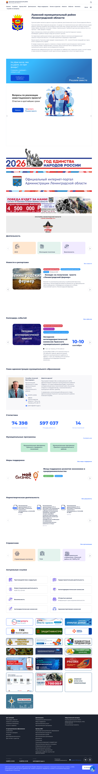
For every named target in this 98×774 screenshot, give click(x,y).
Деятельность (32, 6)
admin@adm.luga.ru (39, 761)
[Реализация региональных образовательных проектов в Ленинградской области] (49, 651)
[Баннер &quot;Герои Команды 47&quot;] (49, 224)
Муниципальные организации (44, 736)
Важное (71, 269)
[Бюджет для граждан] (78, 651)
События (70, 6)
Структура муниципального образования (47, 730)
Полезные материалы (12, 723)
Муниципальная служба (42, 734)
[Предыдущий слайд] (7, 116)
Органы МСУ (23, 6)
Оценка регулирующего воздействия (46, 742)
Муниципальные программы (44, 725)
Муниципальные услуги (42, 723)
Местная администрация (51, 269)
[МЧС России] (49, 641)
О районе (15, 6)
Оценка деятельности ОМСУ (73, 719)
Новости (64, 6)
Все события (87, 319)
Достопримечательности (13, 736)
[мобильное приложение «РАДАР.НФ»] (19, 663)
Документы (39, 738)
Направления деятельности (43, 719)
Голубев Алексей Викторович (31, 379)
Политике (17, 770)
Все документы (87, 498)
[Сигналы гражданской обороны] (19, 641)
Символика (9, 730)
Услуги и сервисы (11, 725)
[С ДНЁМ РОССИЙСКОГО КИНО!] (27, 279)
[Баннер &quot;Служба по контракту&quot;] (49, 205)
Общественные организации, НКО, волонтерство (75, 722)
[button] (90, 249)
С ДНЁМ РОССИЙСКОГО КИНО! (58, 272)
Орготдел (64, 269)
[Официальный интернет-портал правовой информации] (78, 682)
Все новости (88, 263)
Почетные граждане (12, 732)
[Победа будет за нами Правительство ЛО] (49, 679)
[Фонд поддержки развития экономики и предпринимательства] (27, 476)
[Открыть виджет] (93, 769)
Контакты (77, 6)
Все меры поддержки (84, 461)
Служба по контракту (13, 8)
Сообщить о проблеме (20, 78)
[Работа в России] (78, 631)
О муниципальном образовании (15, 728)
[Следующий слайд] (91, 116)
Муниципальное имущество (44, 732)
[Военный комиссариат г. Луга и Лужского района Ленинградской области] (19, 651)
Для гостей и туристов (12, 738)
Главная (8, 6)
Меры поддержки (43, 6)
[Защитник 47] (49, 631)
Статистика (39, 740)
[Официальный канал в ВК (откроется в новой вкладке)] (85, 760)
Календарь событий (11, 719)
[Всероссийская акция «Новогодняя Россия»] (78, 663)
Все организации (86, 544)
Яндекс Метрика (37, 767)
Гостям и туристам (55, 6)
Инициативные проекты (72, 725)
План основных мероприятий (44, 750)
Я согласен (87, 767)
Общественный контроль (72, 717)
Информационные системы (43, 746)
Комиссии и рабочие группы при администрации (45, 752)
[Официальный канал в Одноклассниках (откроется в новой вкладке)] (90, 760)
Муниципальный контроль (43, 748)
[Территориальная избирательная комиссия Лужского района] (19, 631)
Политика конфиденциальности (61, 759)
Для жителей (10, 717)
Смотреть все (87, 438)
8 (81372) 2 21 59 (23, 761)
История (8, 734)
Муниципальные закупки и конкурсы (46, 744)
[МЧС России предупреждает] (19, 701)
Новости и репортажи (12, 721)
